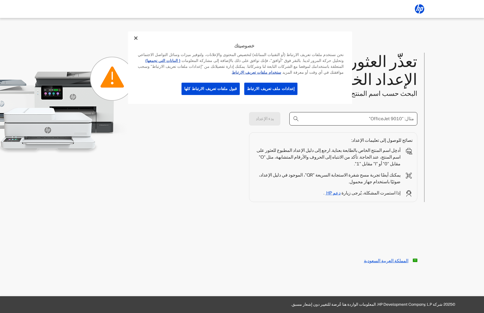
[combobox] (353, 119)
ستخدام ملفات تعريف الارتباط (256, 72)
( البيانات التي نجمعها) (162, 60)
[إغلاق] (136, 38)
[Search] (296, 118)
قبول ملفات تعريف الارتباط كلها (210, 88)
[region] (240, 67)
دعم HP (333, 193)
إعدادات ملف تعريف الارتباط (271, 88)
